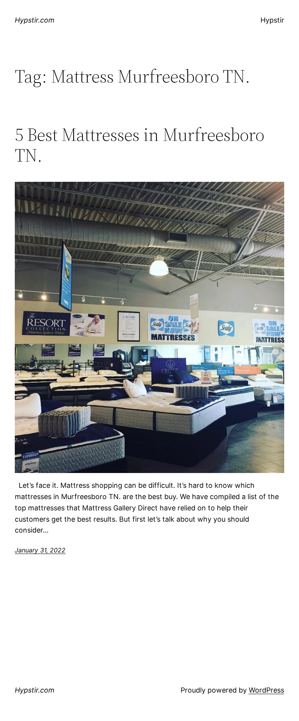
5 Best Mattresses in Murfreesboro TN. (139, 144)
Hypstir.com (35, 20)
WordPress (266, 690)
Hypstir (272, 20)
